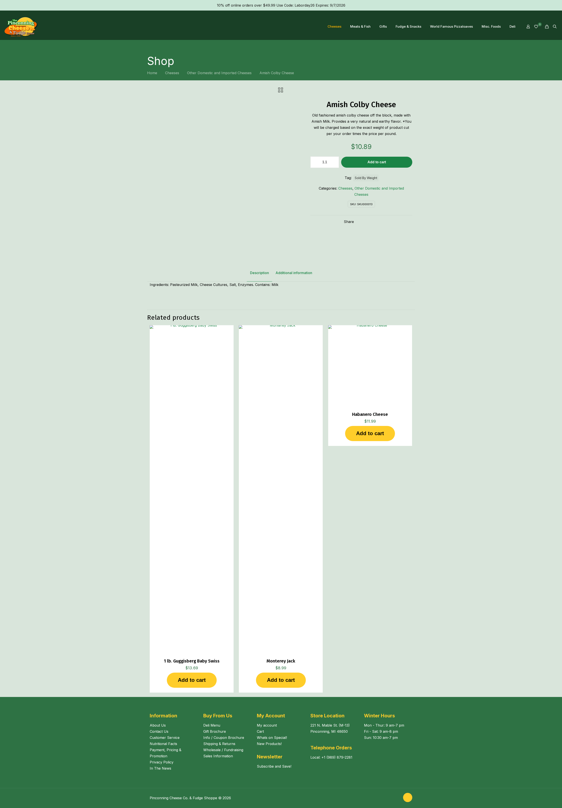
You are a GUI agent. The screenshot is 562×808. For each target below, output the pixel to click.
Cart (260, 731)
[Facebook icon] (392, 798)
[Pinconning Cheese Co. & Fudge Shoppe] (21, 26)
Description (259, 273)
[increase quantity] (334, 162)
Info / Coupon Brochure (223, 737)
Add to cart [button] (192, 680)
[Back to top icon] (407, 797)
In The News (160, 768)
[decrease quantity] (315, 162)
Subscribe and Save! (274, 766)
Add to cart (376, 162)
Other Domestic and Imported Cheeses (219, 73)
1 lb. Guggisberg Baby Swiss (192, 661)
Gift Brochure (214, 731)
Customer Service (165, 737)
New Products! (269, 744)
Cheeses (172, 73)
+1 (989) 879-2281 (336, 757)
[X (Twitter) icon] (397, 798)
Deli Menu (211, 725)
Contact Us (159, 731)
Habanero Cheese (370, 414)
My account (267, 725)
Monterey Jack (281, 661)
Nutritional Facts (163, 744)
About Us (158, 725)
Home (152, 73)
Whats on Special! (272, 737)
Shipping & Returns (219, 744)
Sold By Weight (366, 178)
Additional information (294, 273)
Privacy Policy (161, 762)
